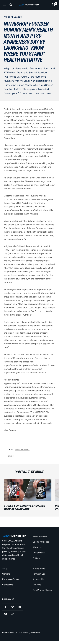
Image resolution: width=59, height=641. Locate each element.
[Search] (11, 4)
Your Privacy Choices (42, 590)
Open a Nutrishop (41, 541)
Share (11, 455)
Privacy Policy (39, 568)
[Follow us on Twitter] (12, 607)
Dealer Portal (39, 552)
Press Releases (13, 17)
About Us (37, 547)
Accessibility (38, 579)
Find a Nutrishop (40, 536)
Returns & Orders (10, 579)
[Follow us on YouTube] (5, 613)
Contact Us (7, 584)
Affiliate (36, 558)
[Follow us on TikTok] (12, 613)
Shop (4, 568)
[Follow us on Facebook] (5, 607)
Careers (6, 573)
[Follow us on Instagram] (19, 607)
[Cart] (53, 4)
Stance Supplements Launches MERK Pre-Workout (24, 507)
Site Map (37, 584)
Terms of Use (39, 573)
